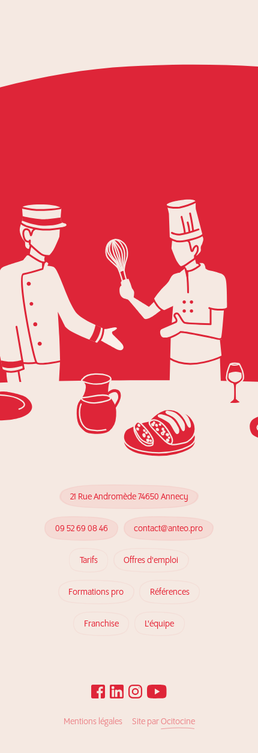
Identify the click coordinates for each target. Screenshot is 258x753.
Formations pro (96, 592)
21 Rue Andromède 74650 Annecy (129, 497)
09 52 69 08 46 (81, 529)
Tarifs (89, 560)
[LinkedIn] (117, 691)
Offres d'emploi (151, 560)
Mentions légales (93, 722)
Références (170, 592)
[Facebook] (98, 691)
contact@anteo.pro (168, 529)
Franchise (101, 624)
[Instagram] (135, 691)
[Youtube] (157, 691)
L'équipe (159, 624)
